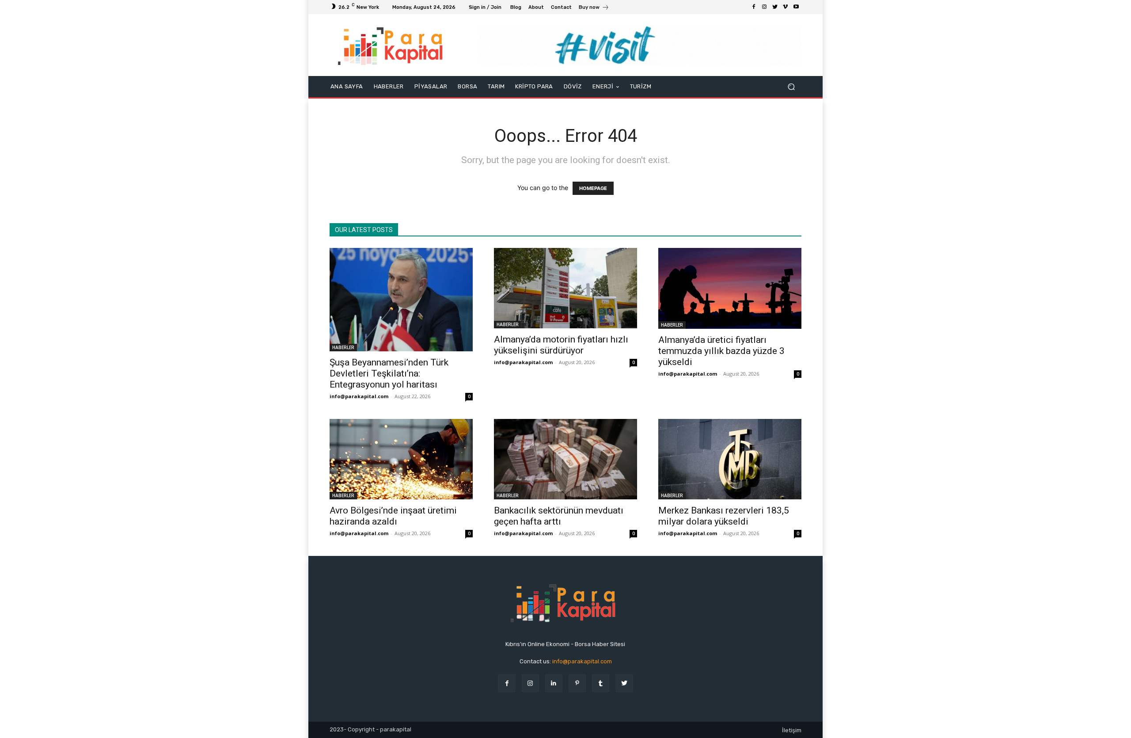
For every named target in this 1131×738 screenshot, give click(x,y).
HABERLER (343, 347)
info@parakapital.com (359, 396)
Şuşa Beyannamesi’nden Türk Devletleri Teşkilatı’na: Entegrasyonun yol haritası (389, 373)
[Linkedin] (553, 683)
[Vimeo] (785, 7)
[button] (791, 86)
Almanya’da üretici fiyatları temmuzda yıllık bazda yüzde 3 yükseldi (721, 351)
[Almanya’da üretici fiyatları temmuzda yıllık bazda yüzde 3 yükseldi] (729, 288)
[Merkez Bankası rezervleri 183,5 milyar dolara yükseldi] (729, 459)
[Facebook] (753, 7)
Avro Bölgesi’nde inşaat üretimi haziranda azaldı (393, 516)
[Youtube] (796, 7)
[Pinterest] (577, 683)
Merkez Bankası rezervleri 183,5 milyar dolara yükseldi (723, 516)
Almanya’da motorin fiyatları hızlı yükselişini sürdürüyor (561, 345)
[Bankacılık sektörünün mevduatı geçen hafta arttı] (565, 459)
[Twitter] (775, 7)
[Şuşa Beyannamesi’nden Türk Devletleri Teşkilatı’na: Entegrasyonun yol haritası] (401, 299)
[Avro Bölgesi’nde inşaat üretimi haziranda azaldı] (401, 459)
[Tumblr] (600, 683)
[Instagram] (764, 7)
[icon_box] (594, 8)
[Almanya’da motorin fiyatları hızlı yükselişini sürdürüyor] (565, 288)
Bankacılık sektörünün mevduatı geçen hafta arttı (558, 516)
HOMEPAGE (593, 188)
